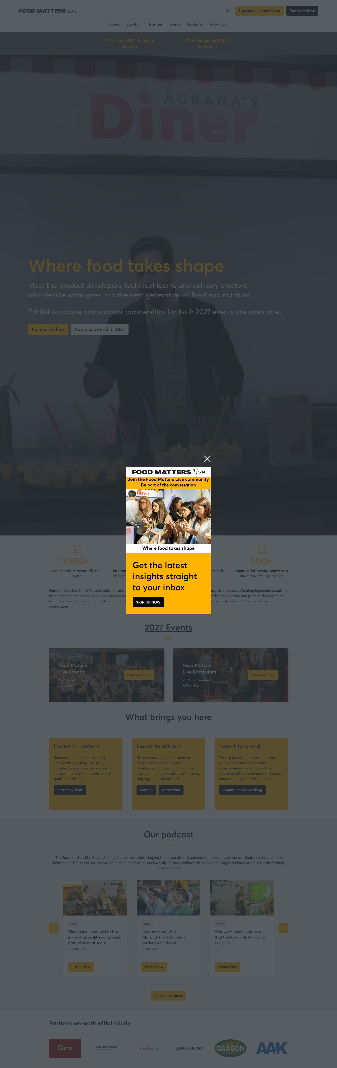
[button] (207, 459)
